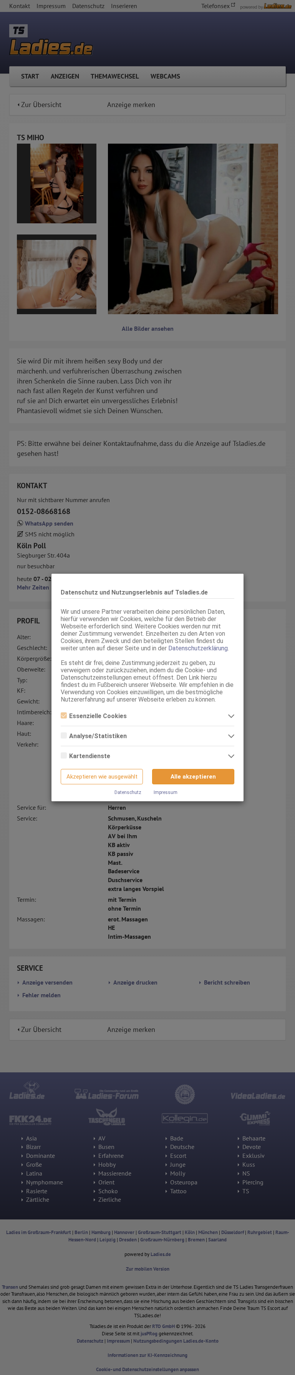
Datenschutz (127, 792)
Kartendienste (89, 756)
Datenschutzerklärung (198, 648)
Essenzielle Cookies (98, 716)
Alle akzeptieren (193, 776)
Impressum (165, 792)
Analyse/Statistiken (98, 736)
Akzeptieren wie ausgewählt (102, 776)
